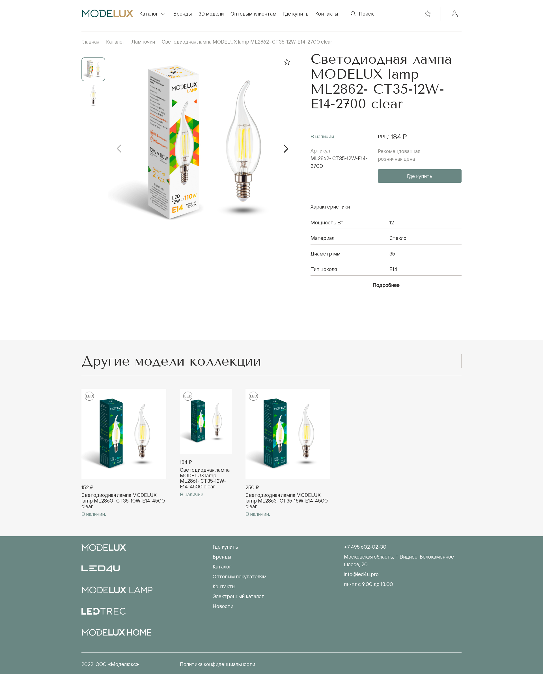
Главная (90, 41)
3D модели (211, 13)
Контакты (326, 13)
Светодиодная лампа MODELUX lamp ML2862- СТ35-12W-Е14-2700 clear (247, 41)
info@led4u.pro (361, 574)
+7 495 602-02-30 (365, 547)
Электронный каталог (238, 596)
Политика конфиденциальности (217, 664)
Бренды (182, 13)
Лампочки (143, 41)
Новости (223, 606)
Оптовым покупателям (239, 576)
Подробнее (386, 285)
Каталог (148, 13)
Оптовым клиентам (253, 13)
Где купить (296, 13)
